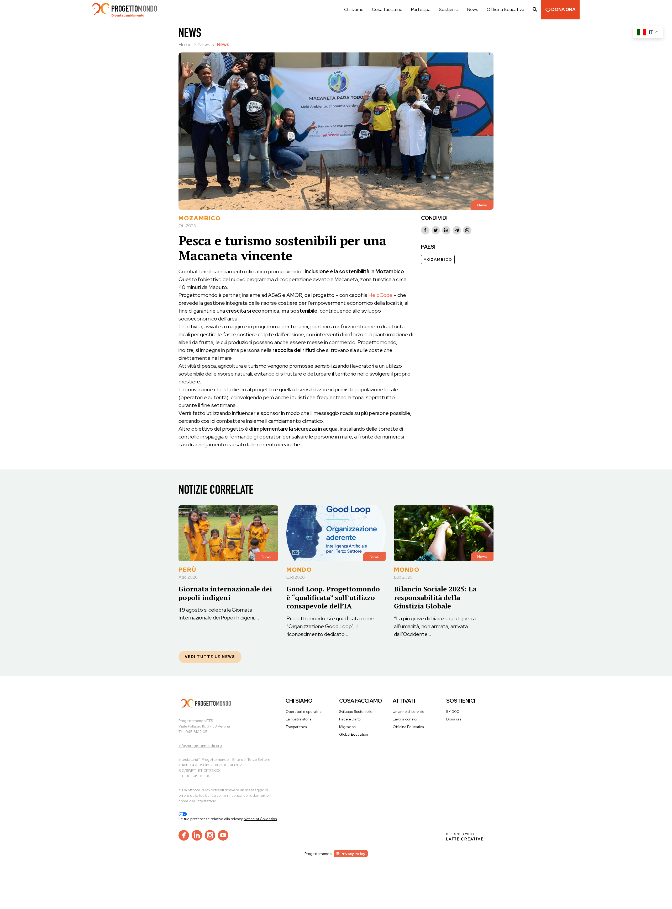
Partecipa (420, 9)
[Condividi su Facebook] (425, 230)
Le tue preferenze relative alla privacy (211, 818)
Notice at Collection (260, 818)
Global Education (353, 734)
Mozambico (437, 259)
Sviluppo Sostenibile (355, 711)
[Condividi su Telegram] (457, 230)
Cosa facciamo (387, 9)
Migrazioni (347, 726)
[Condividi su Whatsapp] (467, 230)
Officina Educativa (505, 9)
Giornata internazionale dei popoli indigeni (225, 593)
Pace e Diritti (350, 719)
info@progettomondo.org (200, 745)
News (472, 9)
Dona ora (453, 719)
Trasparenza (296, 726)
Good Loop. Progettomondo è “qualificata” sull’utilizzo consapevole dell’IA (333, 597)
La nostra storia (299, 719)
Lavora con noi (405, 719)
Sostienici (449, 9)
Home (185, 44)
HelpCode (380, 295)
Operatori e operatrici (304, 711)
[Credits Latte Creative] (464, 836)
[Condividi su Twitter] (436, 230)
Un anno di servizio (408, 711)
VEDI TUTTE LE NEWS (210, 656)
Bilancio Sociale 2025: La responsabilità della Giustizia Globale (435, 597)
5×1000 (452, 711)
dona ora (562, 9)
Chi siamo (354, 9)
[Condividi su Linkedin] (446, 230)
